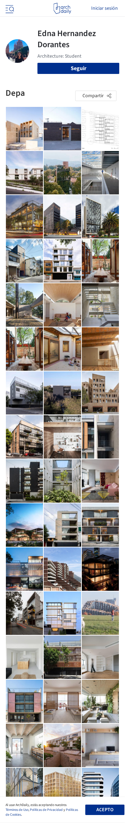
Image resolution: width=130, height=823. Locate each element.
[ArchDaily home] (62, 8)
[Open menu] (9, 8)
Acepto (104, 809)
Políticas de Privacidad (46, 809)
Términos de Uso (17, 809)
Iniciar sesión (104, 8)
